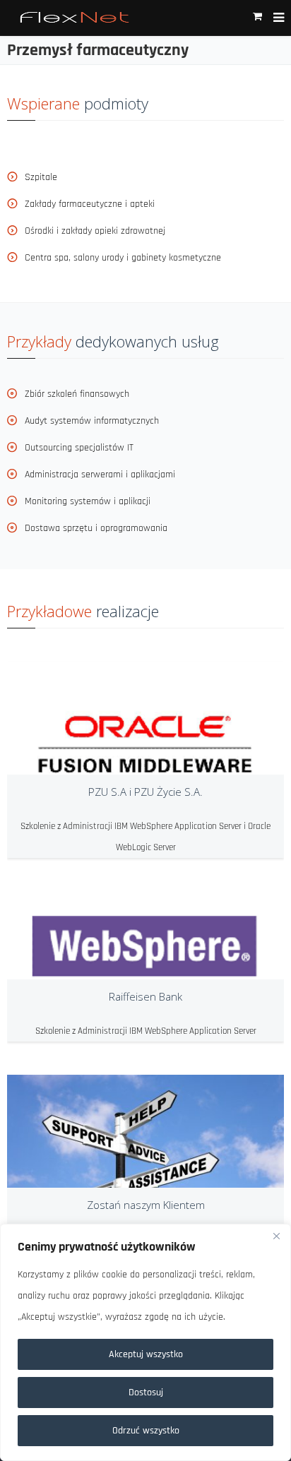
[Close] (276, 1235)
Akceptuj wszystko (146, 1354)
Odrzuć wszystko (145, 1430)
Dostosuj (146, 1392)
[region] (145, 1342)
